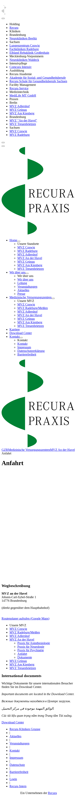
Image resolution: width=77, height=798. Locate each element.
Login (13, 779)
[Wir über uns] (27, 273)
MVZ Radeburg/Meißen (32, 308)
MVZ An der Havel (29, 258)
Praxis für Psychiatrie (30, 650)
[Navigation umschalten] (3, 142)
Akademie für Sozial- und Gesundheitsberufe (37, 77)
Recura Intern (17, 786)
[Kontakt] (21, 337)
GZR (5, 449)
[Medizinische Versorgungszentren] (53, 298)
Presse (21, 293)
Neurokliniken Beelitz (23, 38)
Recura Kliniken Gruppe (24, 729)
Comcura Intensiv (20, 67)
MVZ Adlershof (19, 106)
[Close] (3, 18)
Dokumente (24, 657)
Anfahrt (22, 653)
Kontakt (14, 336)
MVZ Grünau (18, 109)
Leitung (22, 283)
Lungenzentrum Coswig (24, 45)
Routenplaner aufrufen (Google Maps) (25, 618)
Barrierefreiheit (26, 354)
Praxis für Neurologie (30, 646)
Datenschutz (17, 764)
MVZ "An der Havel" (23, 120)
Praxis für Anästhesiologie (33, 643)
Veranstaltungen (27, 286)
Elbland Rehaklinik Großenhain (29, 52)
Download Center (20, 333)
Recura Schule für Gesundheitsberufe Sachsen (38, 81)
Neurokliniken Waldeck (24, 59)
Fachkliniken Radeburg (24, 49)
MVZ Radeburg (19, 134)
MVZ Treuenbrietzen (22, 124)
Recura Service (18, 88)
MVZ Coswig (18, 131)
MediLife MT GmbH (22, 95)
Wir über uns (17, 272)
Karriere (14, 329)
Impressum (24, 347)
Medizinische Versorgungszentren (30, 297)
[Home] (18, 241)
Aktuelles (23, 290)
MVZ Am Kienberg (21, 113)
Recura (13, 27)
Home (13, 240)
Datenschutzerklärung (31, 351)
